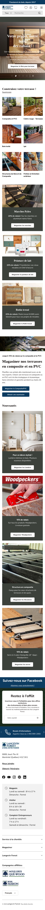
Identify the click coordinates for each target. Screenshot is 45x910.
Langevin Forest (13, 904)
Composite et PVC (9, 119)
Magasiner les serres (22, 664)
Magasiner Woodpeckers (22, 535)
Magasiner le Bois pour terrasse (22, 66)
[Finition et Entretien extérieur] (33, 161)
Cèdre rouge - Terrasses (33, 119)
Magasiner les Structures (22, 600)
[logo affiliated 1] (13, 873)
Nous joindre (8, 763)
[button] (35, 7)
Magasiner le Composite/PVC (16, 388)
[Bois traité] (11, 134)
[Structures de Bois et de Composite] (11, 161)
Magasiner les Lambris (22, 467)
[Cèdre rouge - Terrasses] (33, 106)
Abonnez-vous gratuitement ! (22, 685)
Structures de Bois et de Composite (11, 175)
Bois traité (6, 146)
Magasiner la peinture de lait (22, 275)
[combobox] (22, 13)
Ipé (25, 146)
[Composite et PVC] (11, 106)
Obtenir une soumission (15, 395)
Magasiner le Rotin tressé (22, 324)
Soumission (6, 92)
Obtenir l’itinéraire (10, 768)
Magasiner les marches (22, 225)
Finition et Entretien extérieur (31, 175)
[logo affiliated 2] (10, 883)
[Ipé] (33, 134)
